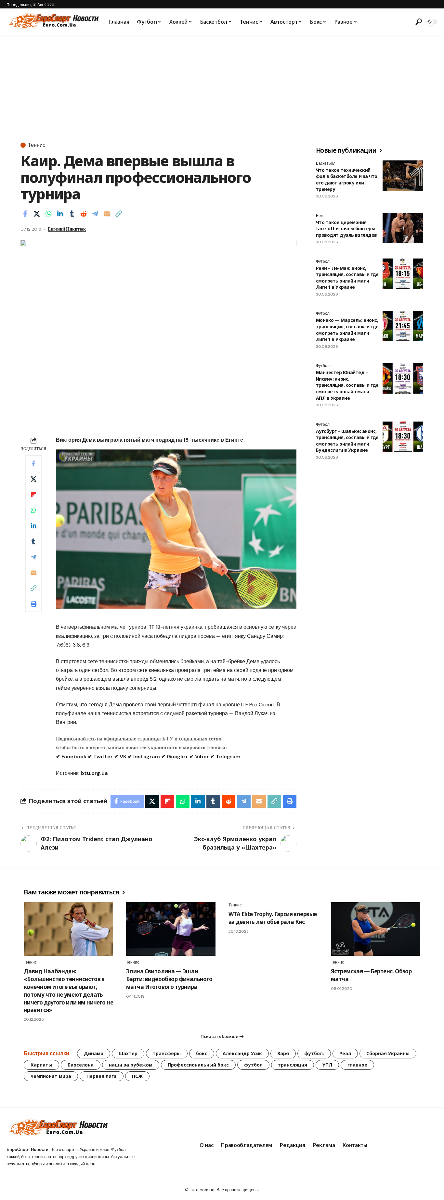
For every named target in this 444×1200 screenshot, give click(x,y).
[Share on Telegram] (95, 213)
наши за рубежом (130, 1065)
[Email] (106, 213)
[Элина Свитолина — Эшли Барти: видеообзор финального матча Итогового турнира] (170, 929)
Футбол (323, 261)
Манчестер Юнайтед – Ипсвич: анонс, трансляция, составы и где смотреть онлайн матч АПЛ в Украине (347, 385)
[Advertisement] (222, 84)
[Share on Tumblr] (71, 213)
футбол (253, 1065)
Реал (345, 1053)
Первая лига (101, 1076)
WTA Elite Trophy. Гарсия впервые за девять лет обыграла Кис (273, 918)
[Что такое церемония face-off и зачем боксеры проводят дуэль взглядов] (403, 228)
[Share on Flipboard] (33, 494)
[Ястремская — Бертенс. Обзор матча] (375, 929)
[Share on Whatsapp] (48, 213)
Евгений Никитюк (67, 229)
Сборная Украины (388, 1053)
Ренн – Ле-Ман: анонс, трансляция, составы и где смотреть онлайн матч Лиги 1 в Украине (347, 277)
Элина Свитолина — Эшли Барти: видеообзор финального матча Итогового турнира (169, 979)
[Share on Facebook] (25, 213)
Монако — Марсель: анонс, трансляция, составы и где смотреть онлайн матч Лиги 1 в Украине (347, 330)
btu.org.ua (94, 773)
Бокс (320, 215)
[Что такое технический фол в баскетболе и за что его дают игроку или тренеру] (403, 175)
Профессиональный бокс (198, 1065)
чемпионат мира (51, 1076)
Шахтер (128, 1053)
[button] (418, 22)
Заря (283, 1053)
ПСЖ (137, 1076)
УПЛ (327, 1065)
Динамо (93, 1053)
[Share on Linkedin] (60, 213)
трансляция (292, 1065)
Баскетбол (325, 163)
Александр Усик (242, 1053)
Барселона (81, 1065)
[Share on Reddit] (83, 213)
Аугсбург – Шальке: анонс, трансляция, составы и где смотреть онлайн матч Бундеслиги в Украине (347, 440)
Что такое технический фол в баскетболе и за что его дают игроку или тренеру (346, 179)
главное (357, 1065)
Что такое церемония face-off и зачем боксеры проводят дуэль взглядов (346, 228)
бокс (201, 1053)
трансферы (167, 1053)
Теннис (36, 145)
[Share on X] (36, 213)
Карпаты (41, 1065)
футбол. (314, 1053)
